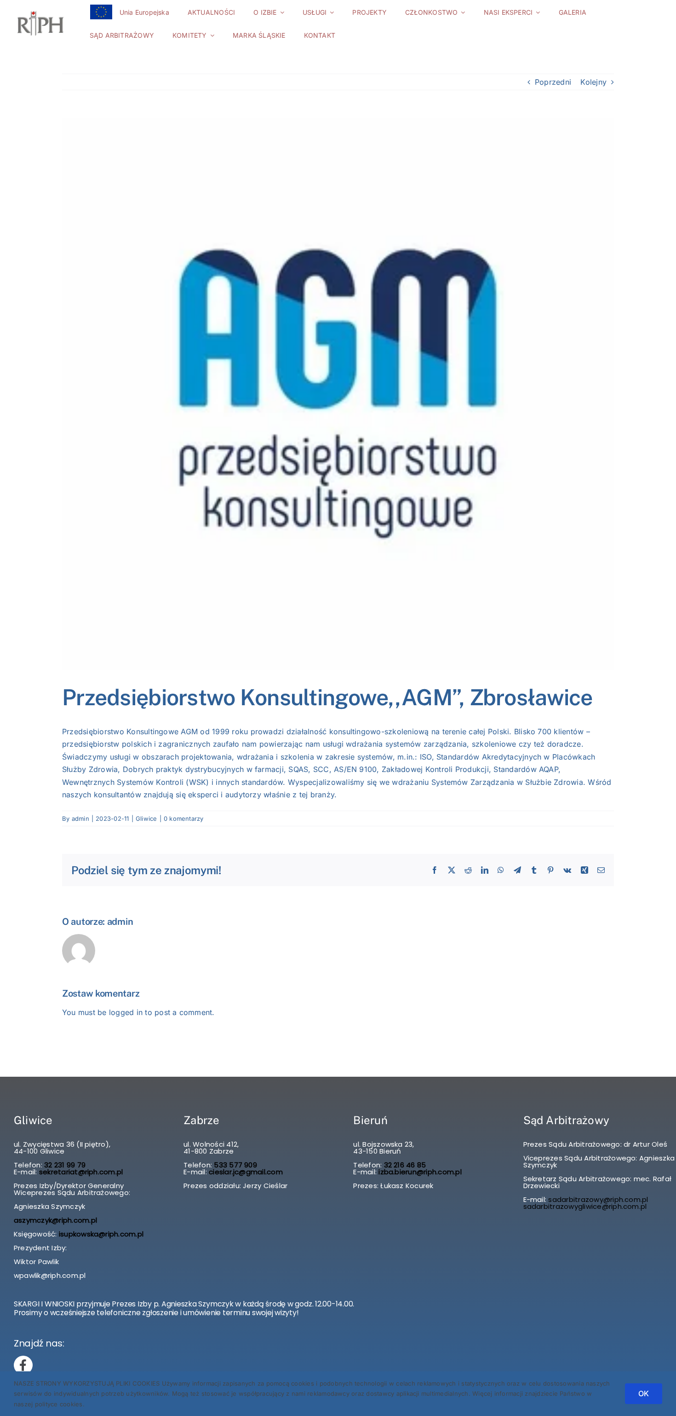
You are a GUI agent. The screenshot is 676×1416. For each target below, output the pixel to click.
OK (643, 1393)
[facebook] (23, 1365)
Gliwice (146, 818)
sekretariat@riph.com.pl (80, 1172)
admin (80, 818)
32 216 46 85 (404, 1165)
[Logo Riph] (40, 11)
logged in (126, 1012)
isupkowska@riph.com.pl (101, 1234)
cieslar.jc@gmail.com (246, 1172)
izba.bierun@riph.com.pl (420, 1172)
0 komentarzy (184, 818)
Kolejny (593, 82)
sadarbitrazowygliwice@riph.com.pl (585, 1206)
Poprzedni (553, 82)
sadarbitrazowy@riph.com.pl (598, 1199)
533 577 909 (234, 1165)
